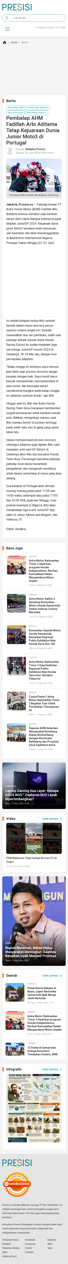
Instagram (30, 1244)
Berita (14, 42)
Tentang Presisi (10, 1240)
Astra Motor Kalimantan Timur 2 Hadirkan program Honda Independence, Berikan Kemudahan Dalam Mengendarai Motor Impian (44, 570)
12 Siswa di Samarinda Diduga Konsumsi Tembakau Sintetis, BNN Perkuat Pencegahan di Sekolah (42, 1054)
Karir (50, 1248)
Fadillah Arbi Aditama (37, 107)
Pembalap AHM (16, 107)
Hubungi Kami (9, 1256)
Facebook (30, 1240)
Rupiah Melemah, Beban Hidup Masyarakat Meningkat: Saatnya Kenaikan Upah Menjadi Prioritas (30, 952)
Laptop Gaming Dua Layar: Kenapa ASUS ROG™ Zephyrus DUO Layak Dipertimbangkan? (32, 795)
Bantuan (52, 1240)
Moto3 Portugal (15, 112)
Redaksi (6, 1244)
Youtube (29, 1252)
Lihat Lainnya (52, 819)
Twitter (28, 1248)
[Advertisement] (34, 283)
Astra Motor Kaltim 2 (36, 112)
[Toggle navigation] (7, 29)
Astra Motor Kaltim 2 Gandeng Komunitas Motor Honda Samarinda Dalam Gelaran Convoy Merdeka (44, 605)
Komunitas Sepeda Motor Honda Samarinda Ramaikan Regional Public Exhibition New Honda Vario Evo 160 (45, 637)
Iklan (50, 1244)
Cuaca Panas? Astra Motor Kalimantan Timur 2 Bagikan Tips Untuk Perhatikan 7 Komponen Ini (44, 703)
